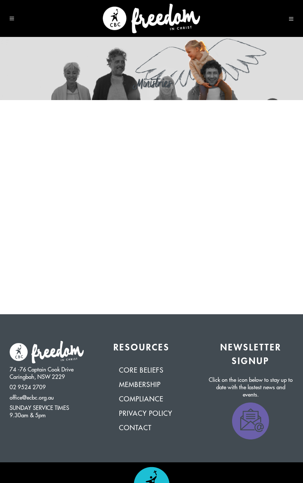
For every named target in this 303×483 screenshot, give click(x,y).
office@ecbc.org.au (32, 398)
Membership (140, 384)
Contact (135, 428)
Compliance (141, 399)
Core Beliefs (141, 370)
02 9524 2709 (28, 387)
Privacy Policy (145, 413)
